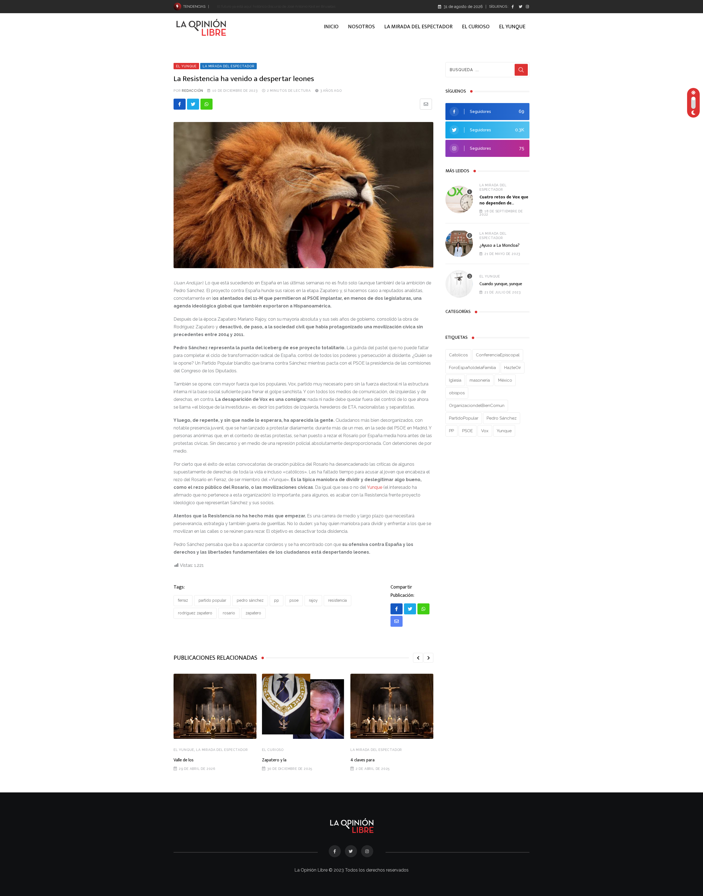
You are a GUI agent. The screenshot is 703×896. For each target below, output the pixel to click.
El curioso (273, 750)
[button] (418, 658)
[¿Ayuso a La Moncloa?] (459, 243)
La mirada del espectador (222, 750)
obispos (457, 392)
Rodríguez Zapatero (195, 613)
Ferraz (183, 600)
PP (276, 600)
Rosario (229, 613)
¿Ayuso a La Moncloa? (499, 245)
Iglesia (455, 380)
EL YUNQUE (512, 26)
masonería (480, 380)
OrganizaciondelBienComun (476, 405)
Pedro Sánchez (250, 600)
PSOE (294, 600)
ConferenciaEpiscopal (498, 355)
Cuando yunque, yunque (500, 284)
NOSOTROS (361, 26)
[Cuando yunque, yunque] (459, 284)
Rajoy (313, 600)
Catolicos (458, 355)
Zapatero (253, 613)
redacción (192, 91)
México (505, 380)
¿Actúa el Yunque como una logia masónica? (254, 6)
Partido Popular (212, 600)
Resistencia (337, 600)
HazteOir (512, 367)
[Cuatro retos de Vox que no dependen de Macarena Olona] (459, 199)
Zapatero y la (274, 760)
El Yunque (184, 750)
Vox (485, 430)
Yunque (375, 487)
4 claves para (362, 760)
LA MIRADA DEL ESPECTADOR (418, 26)
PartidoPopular (463, 418)
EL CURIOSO (476, 26)
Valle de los (184, 760)
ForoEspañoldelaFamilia (472, 367)
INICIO (331, 26)
